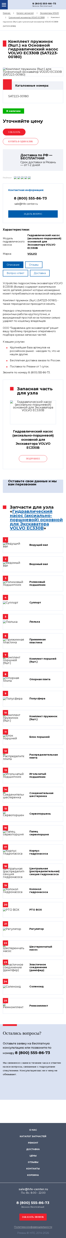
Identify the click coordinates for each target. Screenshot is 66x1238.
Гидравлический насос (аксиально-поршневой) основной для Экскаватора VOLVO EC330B (36, 520)
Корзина (33, 1175)
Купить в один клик (20, 141)
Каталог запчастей (25, 13)
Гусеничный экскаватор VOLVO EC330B (27, 17)
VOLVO (32, 253)
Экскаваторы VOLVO (49, 13)
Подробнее (33, 458)
